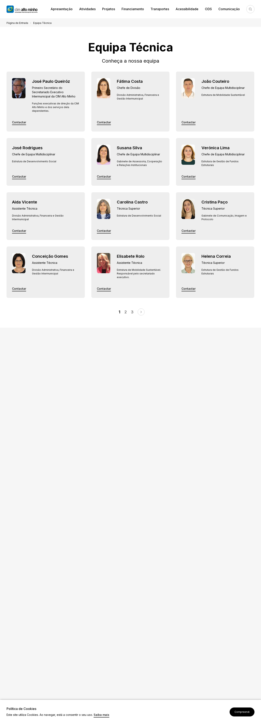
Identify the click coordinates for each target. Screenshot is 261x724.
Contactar (19, 122)
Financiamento (133, 9)
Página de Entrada (17, 22)
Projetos (108, 9)
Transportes (159, 9)
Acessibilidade (187, 9)
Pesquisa (250, 9)
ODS (208, 9)
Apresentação (62, 9)
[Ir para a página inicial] (27, 9)
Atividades (87, 9)
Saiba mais (101, 714)
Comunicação (229, 9)
